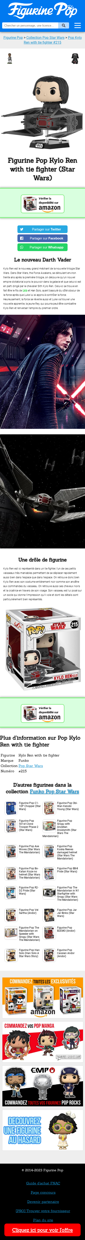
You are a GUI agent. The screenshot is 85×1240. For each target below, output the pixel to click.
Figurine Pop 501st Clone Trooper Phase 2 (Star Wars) (28, 825)
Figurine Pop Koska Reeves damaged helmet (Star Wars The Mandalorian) (67, 852)
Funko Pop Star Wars (54, 791)
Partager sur (46, 229)
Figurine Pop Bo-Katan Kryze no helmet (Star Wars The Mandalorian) (29, 873)
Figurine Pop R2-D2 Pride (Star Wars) (28, 890)
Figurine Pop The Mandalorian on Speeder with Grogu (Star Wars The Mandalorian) (29, 934)
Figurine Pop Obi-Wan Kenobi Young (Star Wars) (68, 806)
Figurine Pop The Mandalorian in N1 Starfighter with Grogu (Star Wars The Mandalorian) (68, 893)
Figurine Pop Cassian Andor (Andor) (66, 953)
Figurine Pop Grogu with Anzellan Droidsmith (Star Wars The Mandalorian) (59, 828)
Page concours (43, 1192)
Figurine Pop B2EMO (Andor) (66, 929)
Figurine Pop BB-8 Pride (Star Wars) (67, 870)
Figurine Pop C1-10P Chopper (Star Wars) (30, 806)
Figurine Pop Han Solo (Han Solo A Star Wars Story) (29, 953)
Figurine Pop (13, 38)
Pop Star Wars (31, 766)
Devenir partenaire (43, 1201)
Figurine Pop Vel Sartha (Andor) (28, 911)
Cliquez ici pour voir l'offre (42, 1230)
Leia (25, 290)
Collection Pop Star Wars (45, 38)
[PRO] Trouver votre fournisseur (43, 1211)
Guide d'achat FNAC (43, 1183)
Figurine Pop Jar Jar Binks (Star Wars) (67, 913)
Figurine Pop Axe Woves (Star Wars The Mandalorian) (29, 849)
